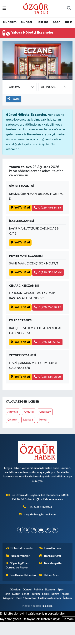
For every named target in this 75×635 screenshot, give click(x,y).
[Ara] (68, 8)
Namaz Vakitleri (20, 555)
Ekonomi (50, 589)
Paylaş (16, 98)
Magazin (8, 598)
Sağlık (45, 593)
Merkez (28, 419)
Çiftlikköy (45, 411)
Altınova (13, 411)
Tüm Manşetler (53, 563)
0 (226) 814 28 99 (49, 376)
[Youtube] (41, 530)
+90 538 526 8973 (40, 507)
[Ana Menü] (4, 8)
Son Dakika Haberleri (23, 575)
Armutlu (29, 411)
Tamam (68, 619)
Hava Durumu (52, 548)
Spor (56, 22)
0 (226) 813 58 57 (49, 342)
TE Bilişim (46, 605)
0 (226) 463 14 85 (49, 207)
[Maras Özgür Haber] (35, 8)
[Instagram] (34, 530)
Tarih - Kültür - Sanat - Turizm (22, 593)
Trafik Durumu (52, 555)
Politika (42, 22)
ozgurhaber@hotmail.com (40, 514)
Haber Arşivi (51, 575)
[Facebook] (20, 530)
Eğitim (55, 593)
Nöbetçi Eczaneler (22, 548)
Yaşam (65, 593)
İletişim (67, 598)
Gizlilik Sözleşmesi (49, 598)
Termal (43, 419)
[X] (27, 530)
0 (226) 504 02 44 (50, 272)
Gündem (9, 22)
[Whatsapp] (48, 530)
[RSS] (55, 530)
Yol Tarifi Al (22, 207)
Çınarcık (12, 419)
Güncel (26, 22)
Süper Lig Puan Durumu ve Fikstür (17, 565)
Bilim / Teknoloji (26, 598)
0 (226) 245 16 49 (49, 307)
